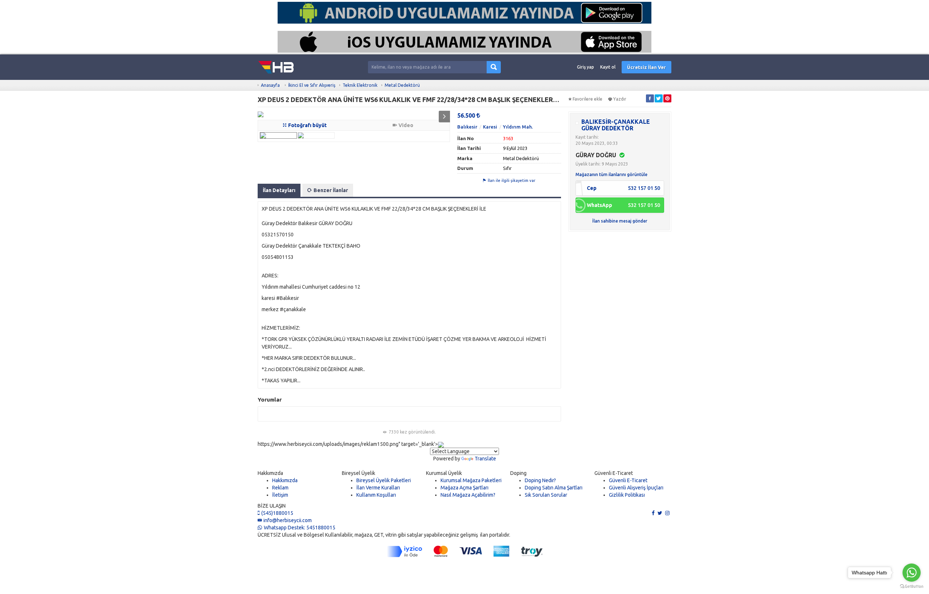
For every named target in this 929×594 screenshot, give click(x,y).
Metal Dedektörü (402, 85)
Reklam (280, 488)
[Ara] (494, 67)
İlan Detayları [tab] (279, 190)
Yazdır (619, 99)
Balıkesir (467, 126)
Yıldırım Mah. (518, 126)
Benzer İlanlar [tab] (331, 190)
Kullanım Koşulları (376, 495)
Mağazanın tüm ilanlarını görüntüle (611, 174)
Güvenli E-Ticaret (628, 480)
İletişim (280, 495)
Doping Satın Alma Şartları (553, 488)
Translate (485, 458)
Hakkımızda (285, 480)
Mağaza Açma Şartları (464, 488)
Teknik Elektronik (360, 85)
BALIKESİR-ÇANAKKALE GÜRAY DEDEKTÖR (615, 124)
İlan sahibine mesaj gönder (619, 221)
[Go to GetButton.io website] (911, 586)
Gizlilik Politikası (627, 495)
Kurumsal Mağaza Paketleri (471, 480)
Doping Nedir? (540, 480)
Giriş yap (585, 67)
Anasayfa (270, 85)
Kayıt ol (607, 67)
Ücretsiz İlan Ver (646, 67)
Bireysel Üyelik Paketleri (383, 480)
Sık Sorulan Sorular (546, 495)
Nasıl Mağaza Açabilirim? (468, 495)
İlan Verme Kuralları (378, 488)
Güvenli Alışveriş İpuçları (636, 488)
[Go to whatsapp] (912, 573)
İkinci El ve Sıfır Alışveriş (311, 85)
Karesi (490, 126)
